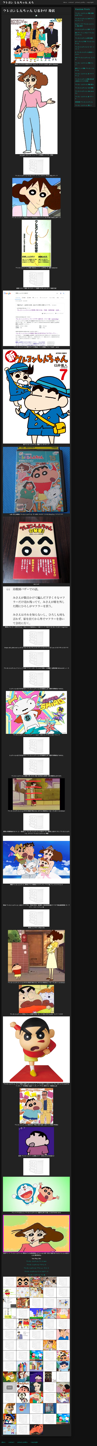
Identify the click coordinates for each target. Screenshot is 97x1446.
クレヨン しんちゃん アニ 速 (36, 1275)
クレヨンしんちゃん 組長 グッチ (85, 29)
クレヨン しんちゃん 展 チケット (84, 97)
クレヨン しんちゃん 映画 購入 (84, 84)
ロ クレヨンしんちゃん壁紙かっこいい (84, 53)
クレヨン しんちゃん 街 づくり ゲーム (84, 75)
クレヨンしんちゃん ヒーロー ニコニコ (85, 48)
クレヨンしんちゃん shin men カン (84, 92)
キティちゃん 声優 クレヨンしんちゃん (85, 42)
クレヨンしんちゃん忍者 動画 (84, 38)
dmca (65, 2)
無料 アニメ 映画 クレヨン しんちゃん (84, 69)
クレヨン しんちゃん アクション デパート (36, 1268)
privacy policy (80, 2)
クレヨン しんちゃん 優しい (83, 105)
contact (71, 2)
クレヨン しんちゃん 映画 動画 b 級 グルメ (84, 14)
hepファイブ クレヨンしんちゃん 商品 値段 (84, 25)
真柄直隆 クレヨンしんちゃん (84, 102)
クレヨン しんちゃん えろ (18, 2)
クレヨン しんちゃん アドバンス (36, 1265)
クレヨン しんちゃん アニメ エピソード (36, 1271)
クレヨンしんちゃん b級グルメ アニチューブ (84, 19)
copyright (90, 2)
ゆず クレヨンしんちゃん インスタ (85, 58)
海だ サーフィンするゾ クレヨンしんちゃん (85, 34)
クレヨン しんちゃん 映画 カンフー (84, 64)
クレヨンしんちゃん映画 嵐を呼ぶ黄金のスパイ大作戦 (84, 80)
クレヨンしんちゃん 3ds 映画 (84, 88)
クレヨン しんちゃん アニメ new (36, 1261)
